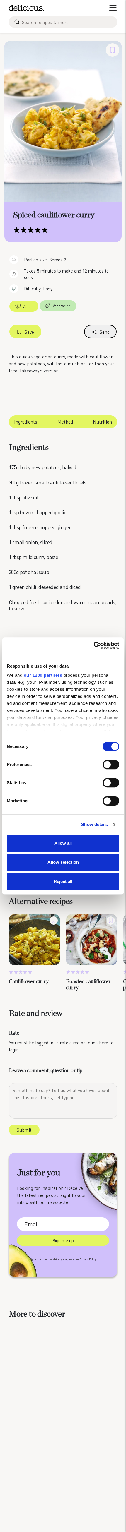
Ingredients (25, 422)
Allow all (63, 843)
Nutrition (102, 422)
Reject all (63, 881)
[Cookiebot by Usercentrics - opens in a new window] (93, 645)
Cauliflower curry (29, 981)
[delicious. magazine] (26, 8)
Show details (94, 824)
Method (65, 422)
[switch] (111, 764)
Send (105, 332)
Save (29, 332)
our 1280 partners (43, 675)
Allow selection (63, 862)
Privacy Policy (88, 1259)
